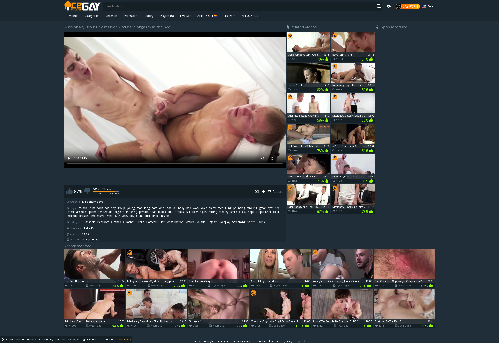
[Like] (69, 191)
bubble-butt (165, 211)
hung (228, 208)
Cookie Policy (123, 339)
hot (107, 208)
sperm (92, 211)
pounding (239, 208)
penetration (105, 211)
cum (92, 208)
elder (195, 211)
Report (277, 191)
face (220, 208)
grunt (139, 215)
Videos (73, 16)
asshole (81, 211)
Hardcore (152, 222)
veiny (125, 215)
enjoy (212, 208)
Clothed (116, 222)
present (84, 215)
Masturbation (174, 222)
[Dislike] (87, 191)
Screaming (238, 222)
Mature (190, 222)
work (196, 208)
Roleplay (224, 222)
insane (165, 215)
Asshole (90, 222)
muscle (83, 208)
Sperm (251, 222)
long (147, 208)
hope (251, 211)
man (139, 208)
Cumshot (128, 222)
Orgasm (212, 222)
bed (188, 208)
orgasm (119, 211)
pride (155, 215)
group (121, 208)
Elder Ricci (90, 228)
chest (70, 211)
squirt (203, 211)
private (143, 211)
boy (113, 208)
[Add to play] (264, 191)
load (169, 208)
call (188, 211)
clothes (179, 211)
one (161, 208)
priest (242, 211)
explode (72, 215)
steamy (223, 211)
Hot (162, 222)
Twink (261, 222)
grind (109, 215)
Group (140, 222)
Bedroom (103, 222)
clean (153, 211)
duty (117, 215)
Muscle (200, 222)
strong (213, 211)
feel (277, 208)
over (204, 208)
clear (276, 211)
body (181, 208)
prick (147, 215)
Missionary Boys (92, 201)
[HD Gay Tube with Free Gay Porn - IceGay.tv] (82, 6)
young (131, 208)
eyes (270, 208)
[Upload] (389, 6)
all (174, 208)
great (262, 208)
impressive (97, 215)
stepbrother (263, 211)
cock (100, 208)
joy (132, 215)
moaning (131, 211)
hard (154, 208)
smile (233, 211)
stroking (252, 208)
